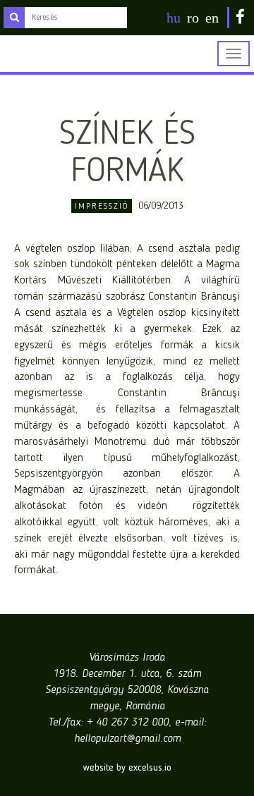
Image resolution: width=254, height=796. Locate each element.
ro (193, 17)
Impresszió (101, 206)
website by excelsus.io (127, 768)
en (212, 17)
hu (174, 17)
